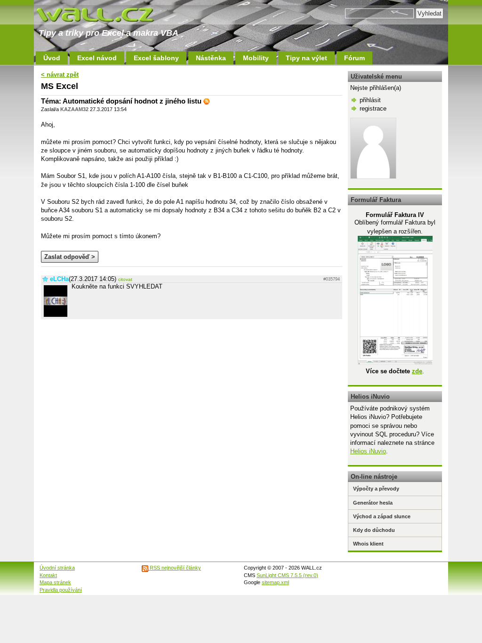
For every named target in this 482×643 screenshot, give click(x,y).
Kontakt (48, 575)
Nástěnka (211, 58)
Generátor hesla (373, 503)
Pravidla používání (61, 590)
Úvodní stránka (57, 568)
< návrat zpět (60, 74)
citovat (125, 279)
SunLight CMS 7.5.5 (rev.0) (287, 575)
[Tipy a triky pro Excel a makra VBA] (104, 14)
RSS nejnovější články (174, 568)
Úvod (51, 58)
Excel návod (97, 58)
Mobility (256, 58)
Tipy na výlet (306, 58)
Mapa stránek (55, 582)
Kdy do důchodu (374, 530)
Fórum (354, 58)
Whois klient (368, 544)
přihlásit (370, 100)
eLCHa (59, 278)
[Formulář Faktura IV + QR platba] (395, 362)
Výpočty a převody (376, 488)
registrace (373, 108)
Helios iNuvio (368, 451)
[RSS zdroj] (206, 101)
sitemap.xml (275, 582)
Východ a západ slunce (381, 516)
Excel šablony (156, 58)
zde (417, 371)
